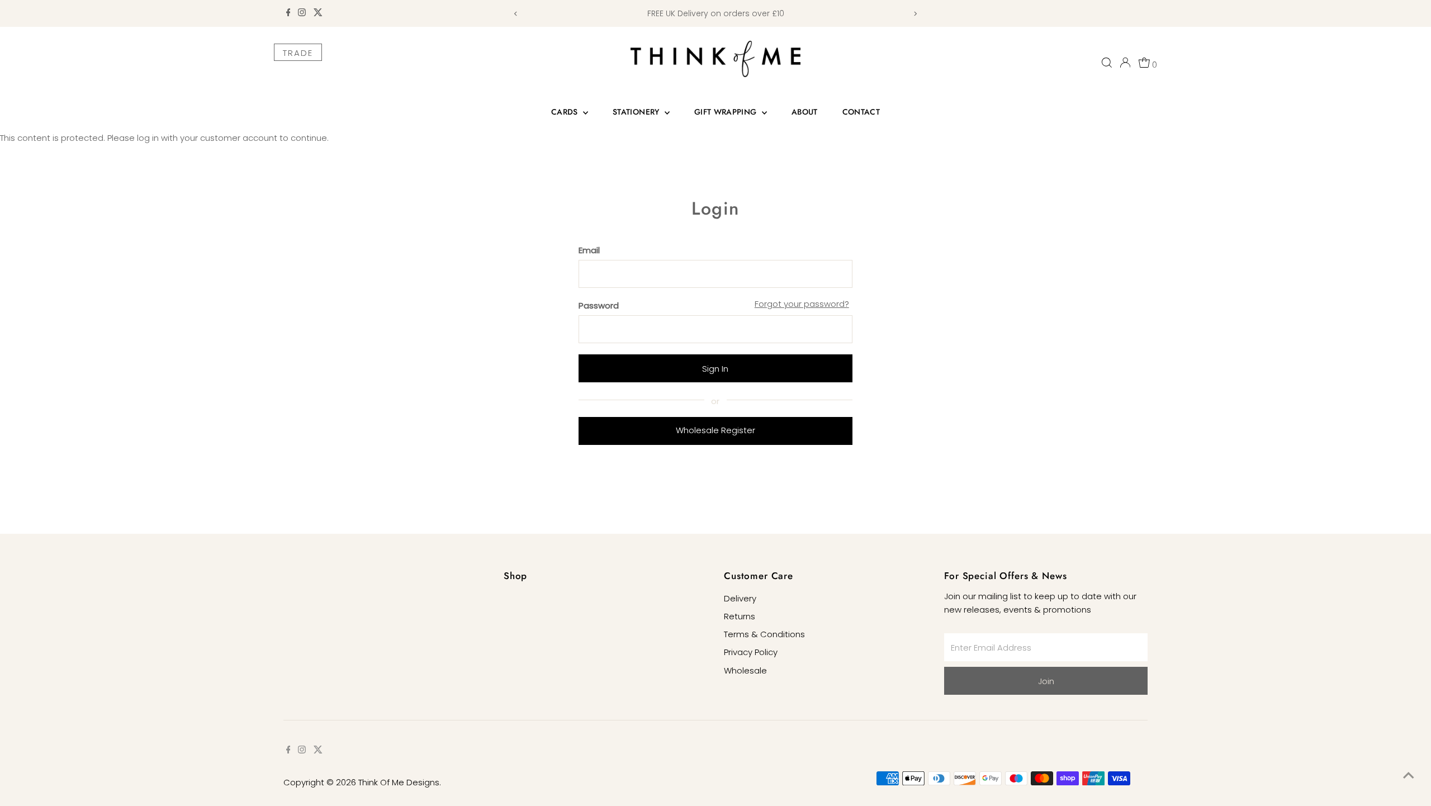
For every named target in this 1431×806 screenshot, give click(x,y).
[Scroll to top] (1408, 775)
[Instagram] (302, 13)
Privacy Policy (751, 652)
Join (1046, 681)
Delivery (740, 598)
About (805, 111)
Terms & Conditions (764, 634)
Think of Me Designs (398, 782)
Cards (565, 111)
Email (589, 250)
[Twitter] (318, 13)
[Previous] (516, 13)
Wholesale (745, 670)
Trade (298, 53)
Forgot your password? (802, 304)
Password (599, 305)
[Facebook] (288, 13)
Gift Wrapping (726, 111)
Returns (739, 616)
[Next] (914, 13)
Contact (861, 111)
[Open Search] (1107, 63)
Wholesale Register (715, 430)
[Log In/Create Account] (1125, 63)
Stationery (637, 111)
